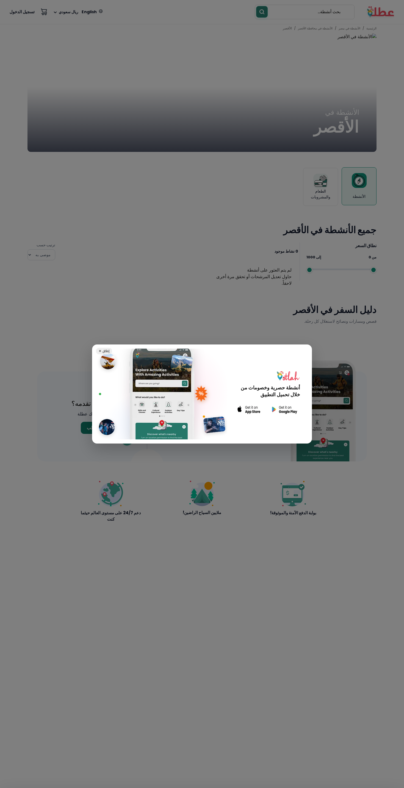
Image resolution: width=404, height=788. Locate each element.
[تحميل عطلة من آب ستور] (249, 409)
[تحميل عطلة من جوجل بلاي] (284, 409)
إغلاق (104, 351)
